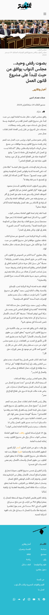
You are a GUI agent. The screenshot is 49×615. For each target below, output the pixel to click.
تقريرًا (20, 451)
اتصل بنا (41, 589)
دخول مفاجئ (41, 569)
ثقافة (29, 554)
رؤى (44, 559)
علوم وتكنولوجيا (40, 564)
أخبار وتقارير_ (39, 89)
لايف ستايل (26, 564)
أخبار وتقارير (26, 544)
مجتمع (43, 554)
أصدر (18, 447)
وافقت (21, 432)
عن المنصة (40, 579)
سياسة (43, 549)
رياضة (28, 559)
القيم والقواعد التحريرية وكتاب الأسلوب (29, 584)
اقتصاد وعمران (25, 549)
